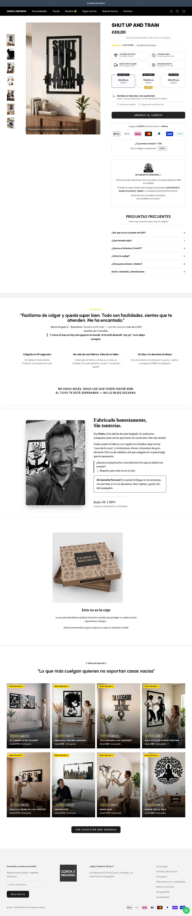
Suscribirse (18, 894)
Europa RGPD (163, 892)
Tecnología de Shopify (37, 907)
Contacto (128, 11)
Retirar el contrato (165, 886)
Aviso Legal (161, 866)
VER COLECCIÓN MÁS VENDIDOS (96, 829)
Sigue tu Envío (89, 11)
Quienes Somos (110, 11)
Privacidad (161, 876)
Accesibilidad (162, 897)
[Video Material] (11, 54)
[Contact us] (186, 910)
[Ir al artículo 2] (11, 68)
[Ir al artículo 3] (11, 95)
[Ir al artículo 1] (11, 40)
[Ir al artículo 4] (11, 109)
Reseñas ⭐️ (71, 11)
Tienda (56, 11)
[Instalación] (11, 81)
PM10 (162, 148)
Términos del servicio (166, 871)
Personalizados (39, 11)
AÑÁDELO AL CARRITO (148, 115)
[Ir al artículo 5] (11, 123)
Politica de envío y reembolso (170, 881)
